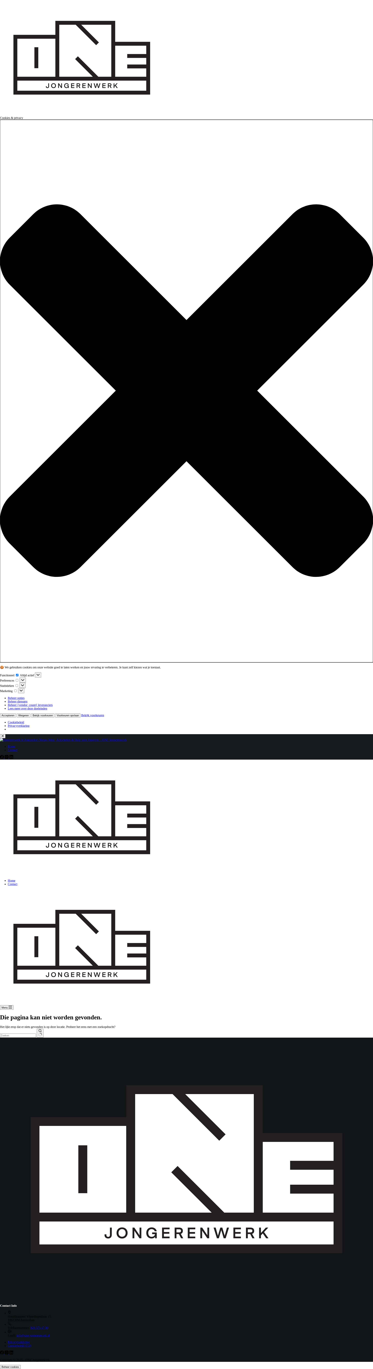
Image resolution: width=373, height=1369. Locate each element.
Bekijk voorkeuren (43, 715)
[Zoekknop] (40, 1033)
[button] (186, 391)
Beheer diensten (17, 701)
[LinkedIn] (11, 1353)
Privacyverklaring (19, 725)
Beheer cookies (10, 1367)
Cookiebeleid (16, 722)
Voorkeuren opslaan (68, 715)
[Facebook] (2, 1353)
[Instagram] (7, 1353)
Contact (12, 884)
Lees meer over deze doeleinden (27, 708)
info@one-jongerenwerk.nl (33, 1335)
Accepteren (8, 715)
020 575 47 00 (39, 1327)
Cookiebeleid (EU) (19, 1345)
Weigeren (23, 715)
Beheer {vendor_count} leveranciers (30, 705)
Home (11, 880)
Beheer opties (16, 698)
